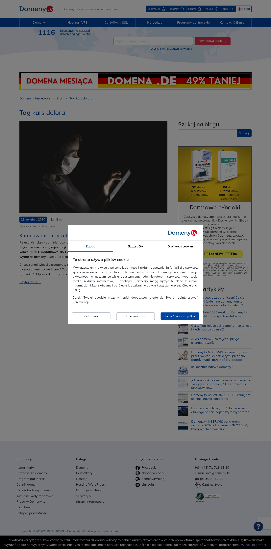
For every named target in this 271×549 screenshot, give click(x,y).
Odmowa (91, 316)
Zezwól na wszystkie (179, 316)
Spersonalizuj (135, 316)
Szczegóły (135, 246)
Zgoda (90, 246)
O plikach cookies (180, 246)
